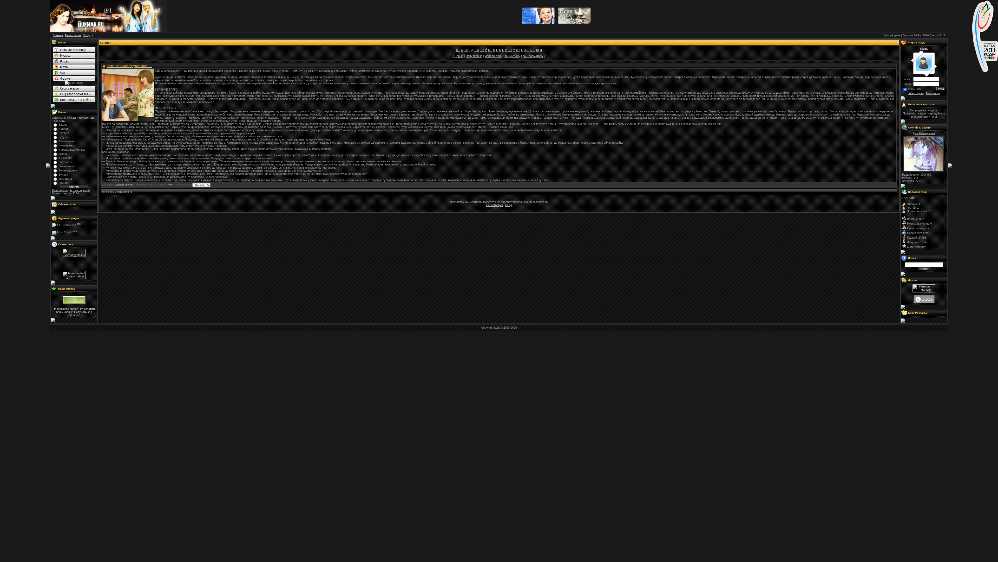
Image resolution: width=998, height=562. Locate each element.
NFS (170, 184)
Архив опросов (80, 190)
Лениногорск (66, 166)
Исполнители (493, 56)
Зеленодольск (67, 170)
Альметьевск (67, 141)
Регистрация (494, 205)
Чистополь (65, 162)
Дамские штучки (124, 184)
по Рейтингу (512, 56)
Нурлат (63, 128)
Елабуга (63, 133)
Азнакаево (65, 157)
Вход (508, 205)
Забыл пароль (916, 93)
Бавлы (62, 124)
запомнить (915, 89)
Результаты (60, 190)
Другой (63, 182)
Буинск (63, 174)
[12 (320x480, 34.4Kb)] (923, 170)
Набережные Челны (71, 149)
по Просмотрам (533, 56)
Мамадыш (65, 178)
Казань (63, 153)
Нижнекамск (66, 145)
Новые (459, 56)
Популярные (474, 56)
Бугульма (64, 137)
